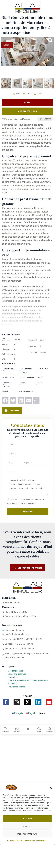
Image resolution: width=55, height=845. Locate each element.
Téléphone (5, 731)
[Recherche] (49, 728)
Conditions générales (17, 674)
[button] (50, 787)
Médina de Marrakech (22, 119)
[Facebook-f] (6, 702)
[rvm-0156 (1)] (27, 51)
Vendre (39, 731)
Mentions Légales (15, 671)
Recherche (49, 731)
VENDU (7, 45)
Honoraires (12, 677)
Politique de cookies (15, 841)
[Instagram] (17, 702)
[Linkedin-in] (38, 702)
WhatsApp (17, 731)
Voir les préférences (27, 834)
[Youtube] (49, 702)
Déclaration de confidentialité (35, 841)
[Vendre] (39, 728)
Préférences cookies (16, 687)
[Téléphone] (5, 728)
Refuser (27, 826)
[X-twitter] (27, 702)
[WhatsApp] (16, 728)
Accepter (27, 818)
